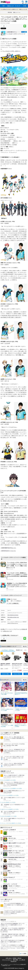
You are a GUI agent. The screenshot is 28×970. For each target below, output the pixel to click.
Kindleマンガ (19, 650)
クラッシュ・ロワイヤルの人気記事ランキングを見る (11, 823)
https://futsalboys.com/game (13, 615)
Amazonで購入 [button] (5, 674)
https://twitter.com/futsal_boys (13, 617)
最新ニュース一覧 (23, 9)
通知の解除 (15, 959)
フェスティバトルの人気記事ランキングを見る (9, 795)
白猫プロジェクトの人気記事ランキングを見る (9, 809)
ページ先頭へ (24, 953)
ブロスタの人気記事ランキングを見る (8, 802)
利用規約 (15, 958)
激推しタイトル (16, 12)
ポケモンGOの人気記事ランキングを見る (8, 816)
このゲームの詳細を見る (13, 603)
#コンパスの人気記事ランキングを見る (8, 780)
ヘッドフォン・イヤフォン (8, 650)
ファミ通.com (22, 959)
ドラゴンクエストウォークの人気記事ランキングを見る (11, 788)
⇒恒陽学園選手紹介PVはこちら (8, 547)
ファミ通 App (5, 2)
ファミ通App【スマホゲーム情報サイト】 (9, 9)
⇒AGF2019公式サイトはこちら (8, 550)
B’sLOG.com (13, 961)
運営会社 (19, 958)
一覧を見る (24, 646)
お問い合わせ (9, 958)
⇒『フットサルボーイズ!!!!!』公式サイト (10, 51)
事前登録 (10, 12)
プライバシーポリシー (7, 959)
